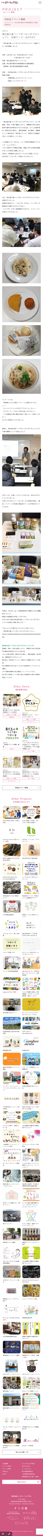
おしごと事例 (6, 1469)
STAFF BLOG (26, 1466)
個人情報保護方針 (27, 1471)
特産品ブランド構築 (21, 788)
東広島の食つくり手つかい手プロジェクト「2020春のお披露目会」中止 (30, 774)
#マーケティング (31, 722)
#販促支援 (11, 717)
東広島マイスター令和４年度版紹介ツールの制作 (11, 711)
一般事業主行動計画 (28, 1474)
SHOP (4, 1474)
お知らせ (5, 1471)
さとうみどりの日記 (28, 1463)
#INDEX (11, 749)
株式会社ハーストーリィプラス (22, 1492)
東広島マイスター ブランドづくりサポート (30, 716)
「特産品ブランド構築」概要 (11, 745)
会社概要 (5, 1463)
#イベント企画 (31, 751)
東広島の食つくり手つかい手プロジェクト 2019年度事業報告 (11, 774)
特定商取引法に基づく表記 (30, 1477)
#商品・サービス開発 (11, 714)
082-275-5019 (16, 1504)
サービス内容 (6, 1466)
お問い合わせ (21, 1482)
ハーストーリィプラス (9, 2)
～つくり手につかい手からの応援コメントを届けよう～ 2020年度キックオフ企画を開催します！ (31, 746)
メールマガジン (27, 1469)
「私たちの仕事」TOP (21, 1452)
